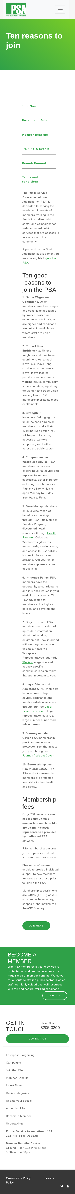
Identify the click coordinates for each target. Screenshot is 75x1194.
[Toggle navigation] (60, 10)
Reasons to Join (34, 120)
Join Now (29, 106)
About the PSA (15, 1108)
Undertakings (14, 1123)
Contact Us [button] (37, 1038)
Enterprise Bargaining (20, 1055)
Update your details (19, 1100)
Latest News (14, 1085)
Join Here (36, 925)
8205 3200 (50, 1027)
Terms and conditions (30, 179)
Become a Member (18, 1116)
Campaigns (13, 1062)
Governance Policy (18, 1178)
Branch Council (34, 163)
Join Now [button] (54, 995)
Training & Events (36, 148)
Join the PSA (14, 1070)
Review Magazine (17, 1093)
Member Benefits (35, 134)
